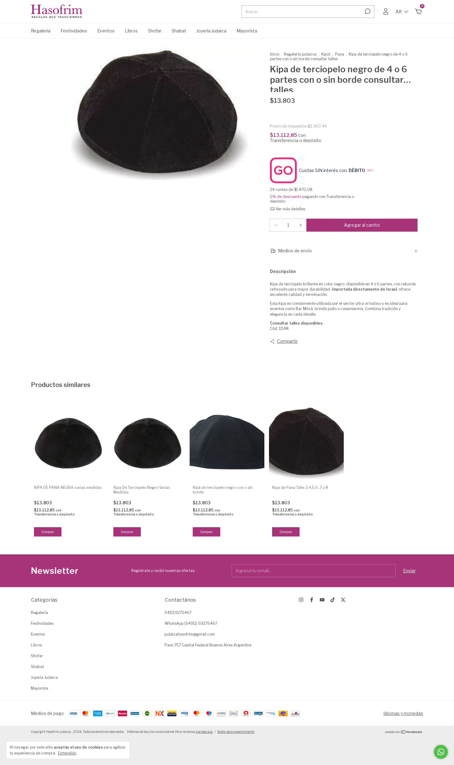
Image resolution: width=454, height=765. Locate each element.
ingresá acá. (204, 731)
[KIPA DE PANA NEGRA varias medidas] (68, 443)
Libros (131, 30)
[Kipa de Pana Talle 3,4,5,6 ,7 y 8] (306, 443)
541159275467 (178, 612)
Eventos (106, 30)
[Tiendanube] (404, 732)
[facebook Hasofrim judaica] (311, 599)
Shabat (179, 30)
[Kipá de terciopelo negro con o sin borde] (227, 443)
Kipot (325, 54)
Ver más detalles (290, 209)
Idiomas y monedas (403, 713)
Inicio (274, 54)
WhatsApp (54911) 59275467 (191, 623)
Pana (339, 54)
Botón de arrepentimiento (235, 731)
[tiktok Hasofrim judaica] (332, 599)
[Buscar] (367, 11)
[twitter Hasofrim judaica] (343, 599)
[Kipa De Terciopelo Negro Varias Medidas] (147, 443)
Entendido (67, 753)
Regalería (40, 30)
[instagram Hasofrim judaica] (301, 599)
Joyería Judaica (211, 30)
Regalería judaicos (300, 54)
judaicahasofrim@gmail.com (190, 634)
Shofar (155, 30)
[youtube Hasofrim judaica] (322, 599)
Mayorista (247, 30)
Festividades (74, 30)
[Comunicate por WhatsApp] (441, 752)
